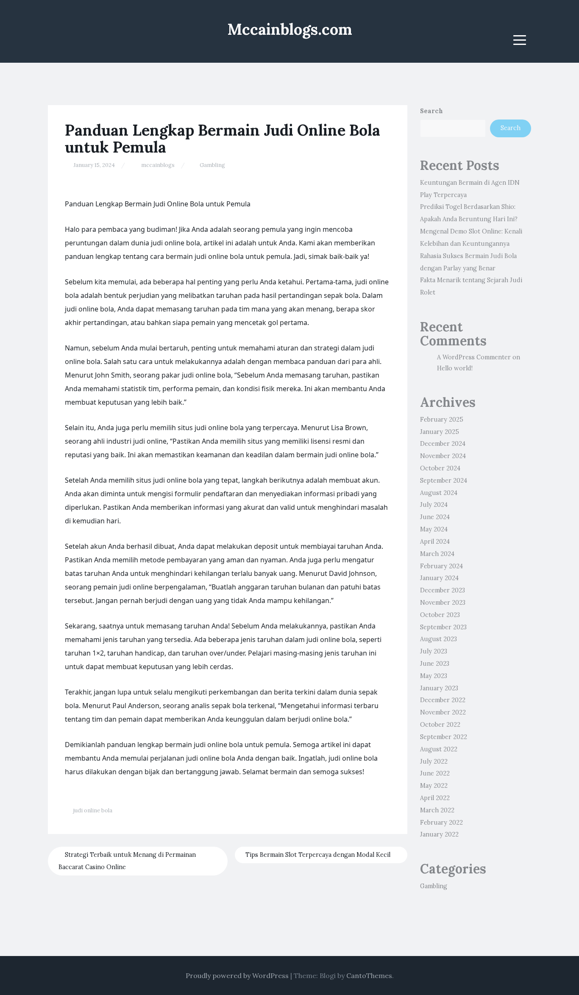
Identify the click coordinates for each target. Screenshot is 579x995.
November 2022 (443, 712)
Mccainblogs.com (289, 29)
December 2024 (442, 443)
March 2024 (437, 554)
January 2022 (439, 834)
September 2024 (443, 480)
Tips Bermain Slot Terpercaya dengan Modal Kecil (318, 855)
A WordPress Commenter (474, 357)
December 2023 (442, 590)
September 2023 (443, 627)
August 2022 (438, 749)
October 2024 (440, 468)
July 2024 (434, 505)
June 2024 (435, 517)
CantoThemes (369, 975)
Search (431, 111)
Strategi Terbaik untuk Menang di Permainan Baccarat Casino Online (127, 861)
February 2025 (441, 419)
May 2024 (434, 529)
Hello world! (455, 368)
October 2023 (440, 615)
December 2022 (442, 700)
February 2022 (441, 822)
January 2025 (439, 432)
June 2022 (435, 773)
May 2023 (433, 676)
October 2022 (440, 724)
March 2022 (437, 810)
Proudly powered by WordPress (237, 975)
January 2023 (439, 688)
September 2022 (443, 737)
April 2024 (435, 541)
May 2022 (434, 785)
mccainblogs (158, 165)
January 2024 (439, 578)
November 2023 (442, 602)
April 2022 (435, 798)
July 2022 (434, 761)
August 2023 (438, 639)
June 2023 (434, 663)
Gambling (212, 165)
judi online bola (92, 810)
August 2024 (438, 493)
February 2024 (441, 566)
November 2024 (443, 456)
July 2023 (433, 651)
